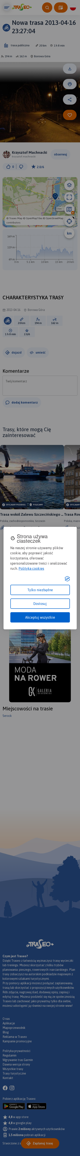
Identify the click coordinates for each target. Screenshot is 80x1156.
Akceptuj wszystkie (40, 617)
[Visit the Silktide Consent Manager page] (67, 578)
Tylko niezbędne (40, 590)
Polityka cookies (31, 568)
